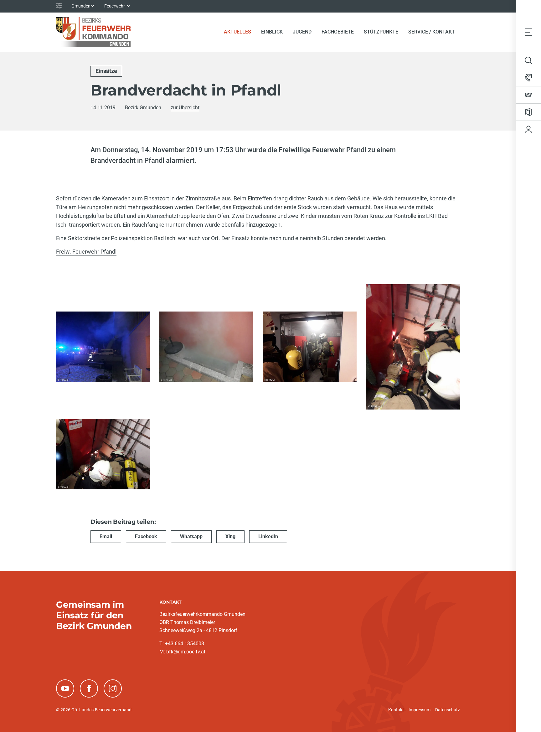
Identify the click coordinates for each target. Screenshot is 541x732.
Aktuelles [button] (237, 32)
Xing (230, 536)
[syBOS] (528, 94)
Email (106, 536)
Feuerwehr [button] (115, 5)
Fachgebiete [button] (338, 32)
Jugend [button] (302, 32)
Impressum (419, 709)
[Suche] (528, 60)
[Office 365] (528, 112)
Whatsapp (191, 536)
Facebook (146, 536)
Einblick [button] (272, 32)
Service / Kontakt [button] (431, 32)
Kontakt (396, 709)
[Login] (528, 129)
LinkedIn (268, 536)
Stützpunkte (381, 32)
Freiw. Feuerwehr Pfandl (86, 251)
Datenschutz (447, 709)
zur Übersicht (185, 108)
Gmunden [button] (80, 5)
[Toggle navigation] (528, 32)
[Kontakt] (528, 77)
